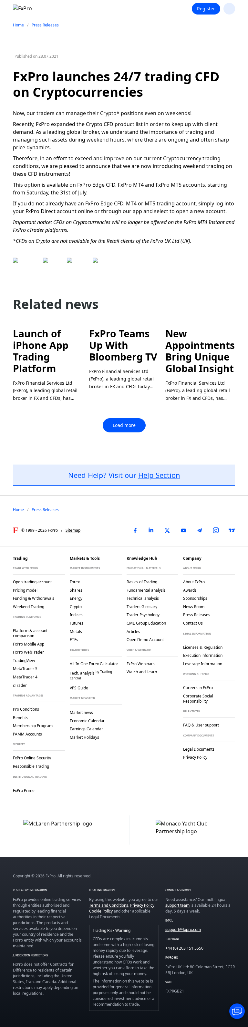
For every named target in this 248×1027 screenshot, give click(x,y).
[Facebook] (135, 530)
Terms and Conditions (108, 905)
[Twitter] (167, 530)
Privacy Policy (142, 905)
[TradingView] (232, 530)
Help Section (159, 475)
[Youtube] (183, 530)
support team (177, 905)
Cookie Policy (101, 911)
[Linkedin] (151, 530)
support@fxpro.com (183, 929)
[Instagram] (215, 530)
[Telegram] (199, 530)
